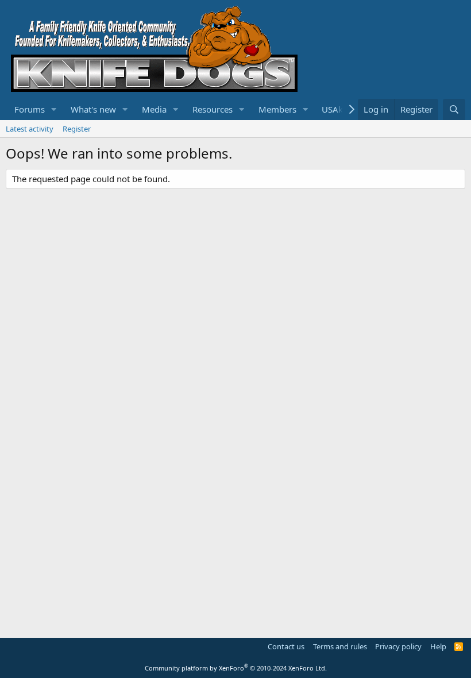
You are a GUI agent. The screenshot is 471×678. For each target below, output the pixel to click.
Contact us (286, 646)
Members (277, 109)
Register (77, 129)
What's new (93, 109)
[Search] (454, 109)
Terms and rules (340, 646)
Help (438, 646)
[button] (54, 109)
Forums (29, 109)
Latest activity (29, 129)
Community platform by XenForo (236, 668)
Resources (212, 109)
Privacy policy (398, 646)
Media (154, 109)
